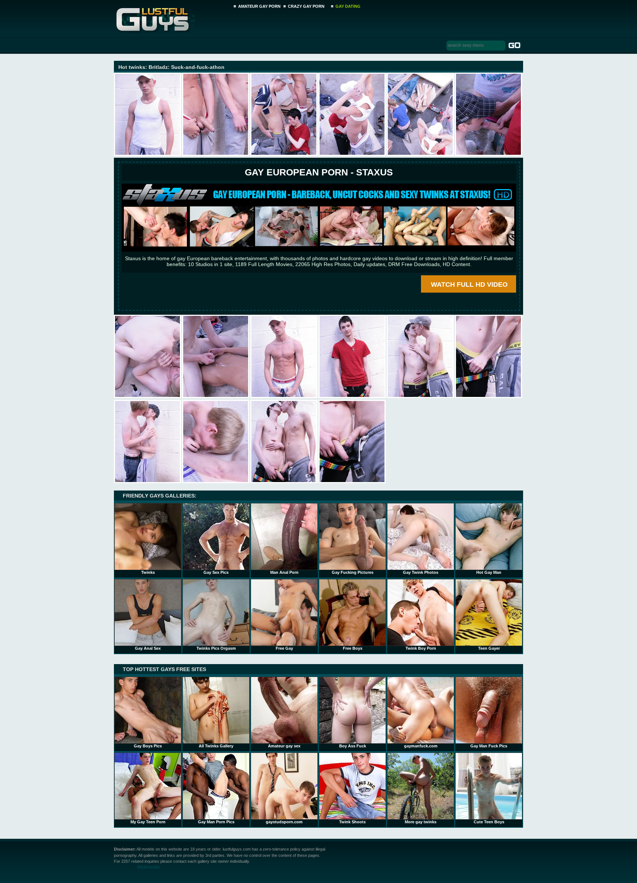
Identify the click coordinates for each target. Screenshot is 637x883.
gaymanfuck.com (421, 746)
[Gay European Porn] (319, 250)
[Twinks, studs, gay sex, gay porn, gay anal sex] (171, 17)
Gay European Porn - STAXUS (319, 172)
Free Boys (352, 648)
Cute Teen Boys (489, 822)
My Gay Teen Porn (148, 822)
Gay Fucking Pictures (352, 572)
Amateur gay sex (284, 746)
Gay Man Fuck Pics (488, 746)
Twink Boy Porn (420, 648)
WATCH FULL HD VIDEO (469, 284)
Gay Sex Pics (216, 572)
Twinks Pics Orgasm (216, 648)
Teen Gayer (489, 648)
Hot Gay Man (488, 572)
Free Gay (284, 648)
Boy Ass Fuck (352, 746)
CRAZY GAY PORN (306, 6)
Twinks (148, 572)
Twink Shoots (352, 822)
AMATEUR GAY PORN (259, 6)
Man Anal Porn (284, 572)
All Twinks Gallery (216, 746)
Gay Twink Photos (420, 572)
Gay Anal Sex (148, 648)
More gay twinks (420, 822)
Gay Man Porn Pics (216, 822)
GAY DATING (348, 6)
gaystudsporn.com (284, 822)
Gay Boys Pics (148, 746)
